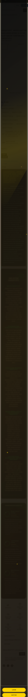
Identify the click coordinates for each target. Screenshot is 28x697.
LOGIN (14, 689)
